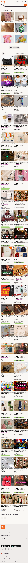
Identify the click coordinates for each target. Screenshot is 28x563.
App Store (5, 546)
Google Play (16, 546)
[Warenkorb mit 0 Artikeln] (25, 1)
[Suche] (25, 5)
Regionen (25, 559)
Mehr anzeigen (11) (14, 47)
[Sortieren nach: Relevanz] (25, 53)
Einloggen (17, 1)
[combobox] (13, 5)
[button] (5, 553)
